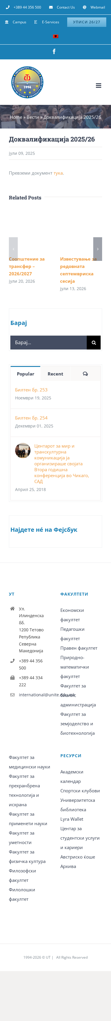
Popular (25, 374)
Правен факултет (78, 648)
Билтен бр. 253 (31, 390)
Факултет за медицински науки (29, 762)
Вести (33, 117)
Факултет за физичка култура (27, 856)
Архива (68, 866)
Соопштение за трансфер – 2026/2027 (27, 266)
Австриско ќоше (77, 857)
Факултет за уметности (21, 837)
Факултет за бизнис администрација (78, 695)
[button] (13, 249)
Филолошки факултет (22, 894)
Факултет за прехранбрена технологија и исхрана (24, 790)
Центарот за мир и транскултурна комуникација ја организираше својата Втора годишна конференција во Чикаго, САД (61, 463)
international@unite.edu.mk (35, 695)
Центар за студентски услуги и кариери (80, 837)
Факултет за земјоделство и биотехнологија (77, 723)
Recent (55, 374)
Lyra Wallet (71, 819)
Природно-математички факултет (74, 666)
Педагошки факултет (72, 633)
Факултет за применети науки (28, 818)
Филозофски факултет (22, 875)
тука (58, 173)
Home (16, 117)
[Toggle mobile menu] (99, 85)
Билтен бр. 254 (31, 418)
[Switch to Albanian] (55, 37)
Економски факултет (72, 614)
